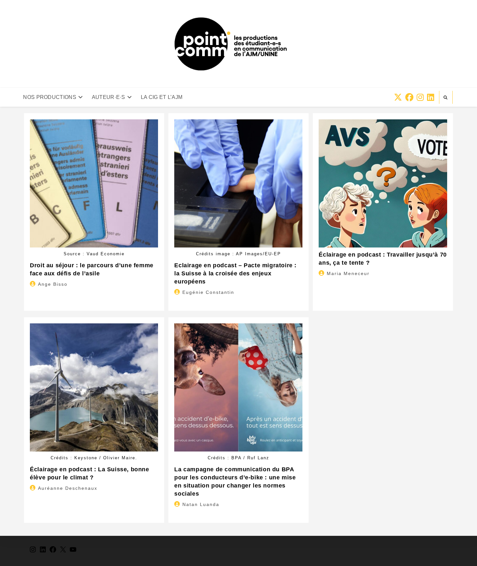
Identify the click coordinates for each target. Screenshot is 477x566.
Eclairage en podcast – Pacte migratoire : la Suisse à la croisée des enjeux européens (235, 273)
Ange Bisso (52, 284)
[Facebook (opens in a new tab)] (409, 97)
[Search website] (445, 98)
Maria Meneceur (348, 273)
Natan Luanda (200, 504)
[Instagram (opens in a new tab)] (420, 97)
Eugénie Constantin (208, 292)
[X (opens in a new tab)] (398, 97)
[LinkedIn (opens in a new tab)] (430, 97)
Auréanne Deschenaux (67, 488)
